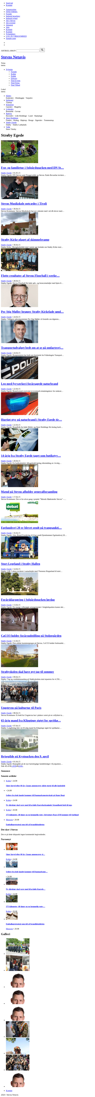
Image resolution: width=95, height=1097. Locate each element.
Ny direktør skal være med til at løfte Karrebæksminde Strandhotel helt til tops (39, 805)
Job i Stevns (10, 21)
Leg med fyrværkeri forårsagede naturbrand (29, 383)
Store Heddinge (12, 118)
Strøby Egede (11, 122)
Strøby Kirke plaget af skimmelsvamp (25, 239)
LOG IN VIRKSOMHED (16, 36)
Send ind (9, 3)
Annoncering (11, 9)
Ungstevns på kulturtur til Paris (21, 707)
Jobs (7, 27)
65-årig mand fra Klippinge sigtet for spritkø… (31, 720)
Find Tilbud (15, 85)
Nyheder (9, 69)
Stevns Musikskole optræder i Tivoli (24, 203)
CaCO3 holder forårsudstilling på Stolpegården (31, 635)
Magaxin (9, 820)
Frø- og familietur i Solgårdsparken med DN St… (32, 167)
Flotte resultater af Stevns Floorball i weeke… (30, 275)
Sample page (11, 38)
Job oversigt (10, 23)
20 (13, 766)
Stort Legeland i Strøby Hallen (20, 563)
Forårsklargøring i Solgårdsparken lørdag (28, 599)
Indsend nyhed (11, 18)
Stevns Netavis (13, 57)
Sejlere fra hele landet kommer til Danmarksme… (27, 872)
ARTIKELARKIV (8, 51)
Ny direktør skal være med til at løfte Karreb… (25, 889)
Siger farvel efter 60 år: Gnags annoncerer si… (25, 854)
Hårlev (8, 96)
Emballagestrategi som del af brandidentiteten (25, 824)
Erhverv (14, 78)
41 (19, 766)
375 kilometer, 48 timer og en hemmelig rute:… (25, 906)
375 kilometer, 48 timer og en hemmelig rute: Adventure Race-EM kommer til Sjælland (42, 815)
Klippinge (10, 105)
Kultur (13, 74)
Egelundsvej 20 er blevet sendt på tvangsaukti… (31, 527)
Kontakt (9, 5)
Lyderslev (10, 109)
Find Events (15, 81)
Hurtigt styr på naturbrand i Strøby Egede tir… (31, 419)
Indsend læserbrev (13, 16)
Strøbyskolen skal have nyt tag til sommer (27, 671)
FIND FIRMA (11, 12)
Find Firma (15, 83)
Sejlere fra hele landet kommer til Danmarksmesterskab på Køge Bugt (35, 795)
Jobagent (9, 25)
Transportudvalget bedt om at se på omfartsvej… (32, 347)
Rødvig (9, 114)
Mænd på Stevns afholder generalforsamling (29, 491)
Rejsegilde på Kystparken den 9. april (25, 756)
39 (15, 766)
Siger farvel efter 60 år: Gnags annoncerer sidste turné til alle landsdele (35, 786)
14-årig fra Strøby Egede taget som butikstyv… (31, 455)
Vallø (8, 127)
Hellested (9, 100)
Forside (9, 14)
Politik (13, 76)
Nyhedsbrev (10, 34)
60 (21, 766)
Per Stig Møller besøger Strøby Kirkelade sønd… (32, 311)
